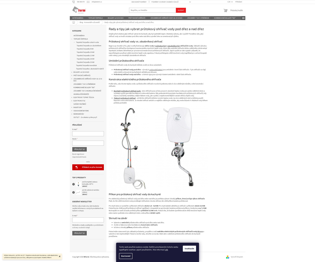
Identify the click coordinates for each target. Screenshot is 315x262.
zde (166, 249)
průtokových (160, 46)
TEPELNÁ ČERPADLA (81, 39)
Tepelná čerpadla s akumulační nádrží (90, 69)
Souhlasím (189, 248)
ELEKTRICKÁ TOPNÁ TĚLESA (84, 97)
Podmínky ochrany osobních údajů (164, 2)
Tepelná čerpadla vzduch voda (87, 42)
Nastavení (125, 256)
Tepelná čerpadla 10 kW (85, 52)
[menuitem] (78, 18)
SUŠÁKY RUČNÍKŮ (80, 104)
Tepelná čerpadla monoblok (86, 65)
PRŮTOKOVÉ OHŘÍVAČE (82, 75)
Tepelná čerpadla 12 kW (85, 55)
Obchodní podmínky (139, 2)
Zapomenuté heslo (79, 157)
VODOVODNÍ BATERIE (81, 111)
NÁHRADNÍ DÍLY (79, 114)
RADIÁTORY (78, 107)
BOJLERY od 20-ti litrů (81, 72)
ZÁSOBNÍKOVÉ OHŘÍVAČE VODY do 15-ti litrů (88, 80)
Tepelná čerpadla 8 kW (85, 49)
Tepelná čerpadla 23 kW (85, 62)
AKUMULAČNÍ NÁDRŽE (81, 94)
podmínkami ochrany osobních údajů (87, 226)
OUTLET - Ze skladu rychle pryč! (85, 117)
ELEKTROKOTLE (79, 101)
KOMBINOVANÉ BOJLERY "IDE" (84, 87)
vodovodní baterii (155, 69)
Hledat (181, 10)
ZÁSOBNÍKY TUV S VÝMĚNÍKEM (84, 84)
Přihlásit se (79, 149)
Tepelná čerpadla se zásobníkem (89, 45)
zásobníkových (174, 46)
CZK (229, 2)
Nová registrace (78, 154)
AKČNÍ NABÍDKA (79, 35)
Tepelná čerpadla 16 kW (85, 59)
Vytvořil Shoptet (237, 257)
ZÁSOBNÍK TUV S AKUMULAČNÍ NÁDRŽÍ (87, 91)
